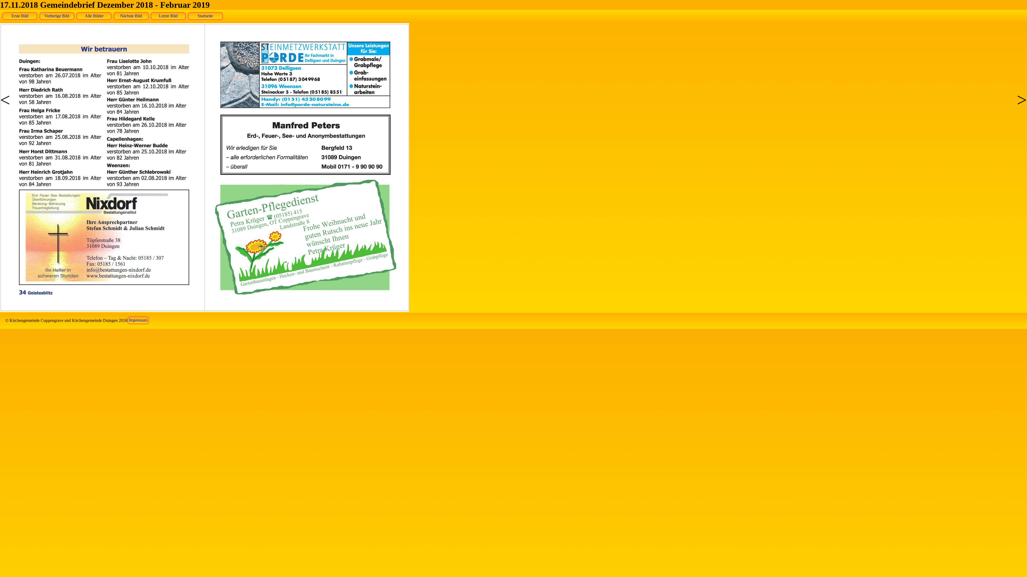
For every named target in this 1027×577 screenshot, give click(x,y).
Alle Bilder (94, 16)
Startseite (205, 16)
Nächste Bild (131, 16)
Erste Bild (20, 16)
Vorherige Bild (56, 16)
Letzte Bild (168, 16)
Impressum (138, 320)
